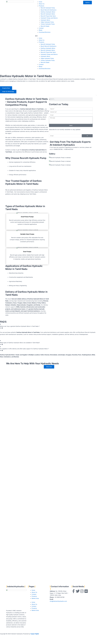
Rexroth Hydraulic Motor (48, 14)
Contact (41, 28)
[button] (49, 36)
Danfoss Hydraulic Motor (48, 12)
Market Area (35, 598)
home (40, 2)
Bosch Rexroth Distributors (48, 10)
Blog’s (40, 30)
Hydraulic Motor (45, 20)
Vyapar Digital (34, 634)
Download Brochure (44, 32)
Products (41, 6)
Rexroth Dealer (45, 26)
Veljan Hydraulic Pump (47, 22)
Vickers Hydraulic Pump (48, 24)
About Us (41, 4)
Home (33, 590)
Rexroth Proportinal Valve (48, 16)
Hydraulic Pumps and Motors (49, 18)
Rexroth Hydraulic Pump (48, 8)
